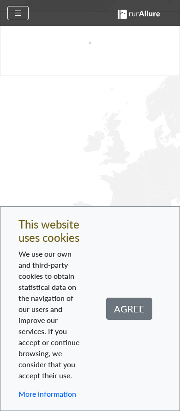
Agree (129, 308)
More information (47, 393)
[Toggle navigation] (18, 13)
